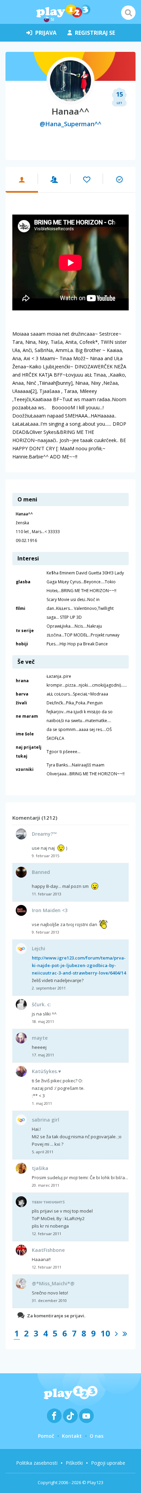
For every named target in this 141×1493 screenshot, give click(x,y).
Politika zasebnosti (36, 1463)
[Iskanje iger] (128, 12)
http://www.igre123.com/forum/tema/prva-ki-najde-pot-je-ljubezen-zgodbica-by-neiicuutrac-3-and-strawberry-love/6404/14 (79, 965)
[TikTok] (70, 1415)
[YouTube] (86, 1415)
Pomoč (46, 1436)
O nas (96, 1436)
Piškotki (74, 1463)
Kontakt (72, 1436)
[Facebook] (54, 1415)
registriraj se (95, 32)
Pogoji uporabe (108, 1463)
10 (105, 1333)
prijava (45, 32)
